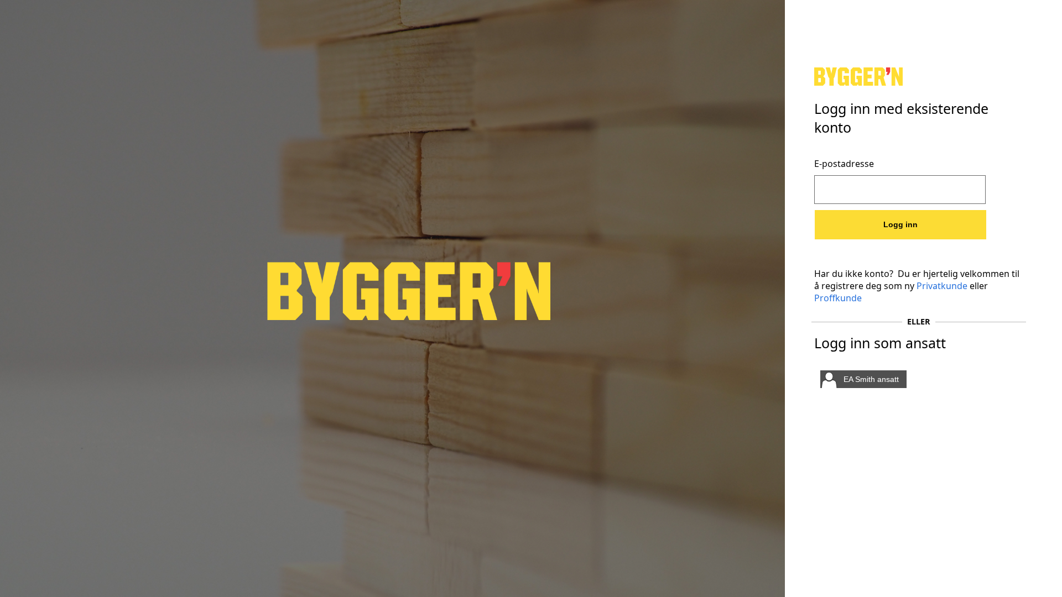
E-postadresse (844, 164)
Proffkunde (838, 298)
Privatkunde (942, 286)
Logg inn (900, 224)
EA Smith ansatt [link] (871, 379)
